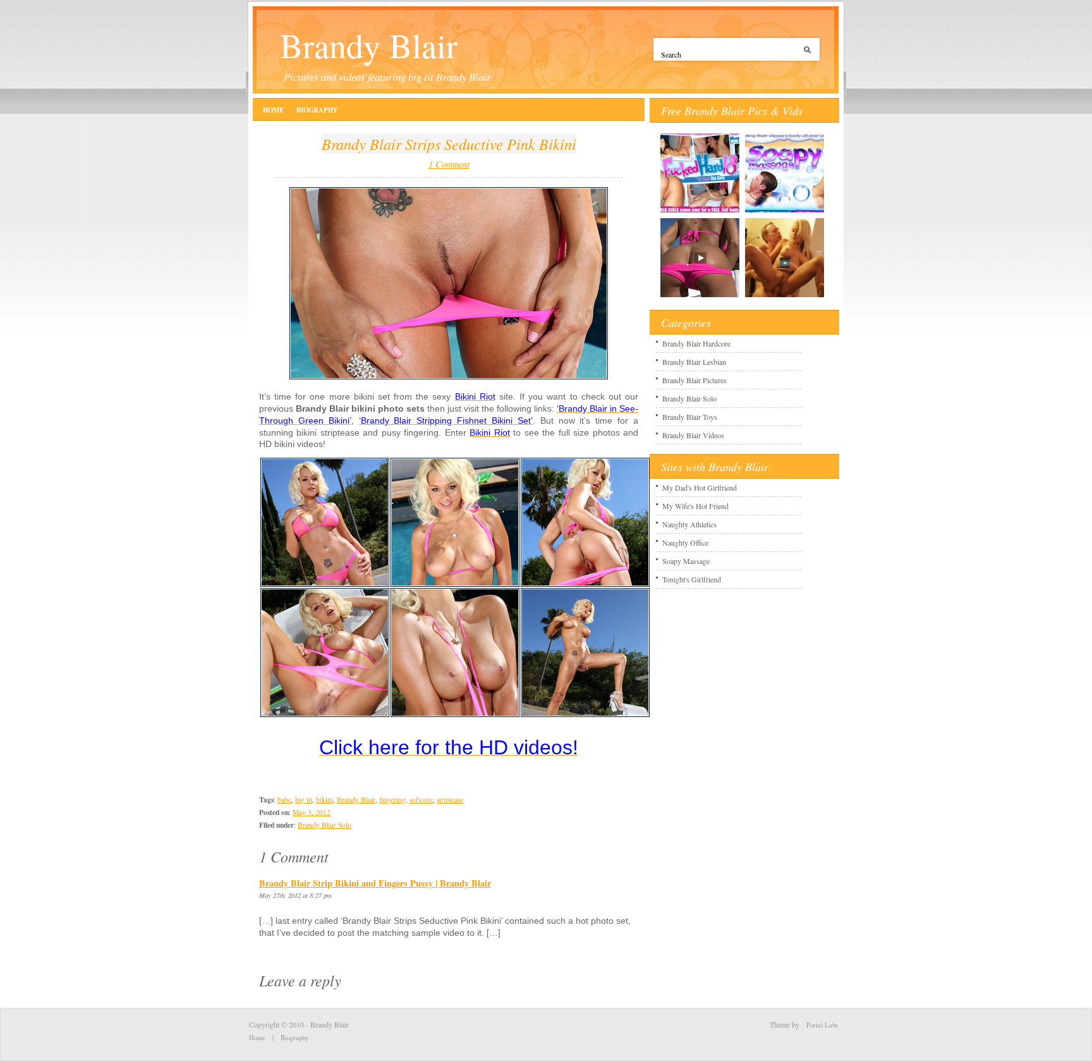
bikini (324, 799)
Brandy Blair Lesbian (694, 362)
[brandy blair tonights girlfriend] (784, 296)
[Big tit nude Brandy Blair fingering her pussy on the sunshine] (585, 714)
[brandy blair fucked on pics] (699, 296)
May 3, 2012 (312, 812)
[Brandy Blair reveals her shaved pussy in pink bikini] (448, 376)
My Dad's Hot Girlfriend (699, 487)
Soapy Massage (686, 561)
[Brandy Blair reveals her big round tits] (455, 584)
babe (284, 799)
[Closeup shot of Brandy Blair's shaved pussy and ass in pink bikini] (585, 584)
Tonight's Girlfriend (691, 579)
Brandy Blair (369, 45)
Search (809, 54)
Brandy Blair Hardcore (696, 343)
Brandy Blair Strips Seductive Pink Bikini (449, 143)
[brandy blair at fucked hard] (699, 211)
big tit (303, 799)
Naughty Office (685, 542)
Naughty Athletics (689, 524)
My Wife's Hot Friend (695, 506)
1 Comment (449, 164)
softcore (421, 799)
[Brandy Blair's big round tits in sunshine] (455, 714)
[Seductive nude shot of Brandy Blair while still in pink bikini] (324, 714)
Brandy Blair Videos (693, 435)
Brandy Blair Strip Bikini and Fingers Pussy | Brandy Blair (375, 883)
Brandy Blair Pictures (694, 380)
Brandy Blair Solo (324, 825)
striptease (450, 799)
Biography (317, 110)
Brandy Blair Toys (689, 417)
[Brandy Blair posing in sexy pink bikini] (324, 584)
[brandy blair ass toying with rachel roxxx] (784, 211)
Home (273, 110)
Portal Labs (822, 1025)
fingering (392, 799)
